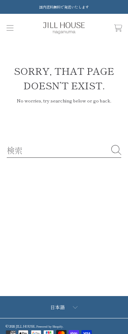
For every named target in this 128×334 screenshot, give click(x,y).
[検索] (116, 150)
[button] (10, 28)
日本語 (57, 307)
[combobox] (64, 150)
